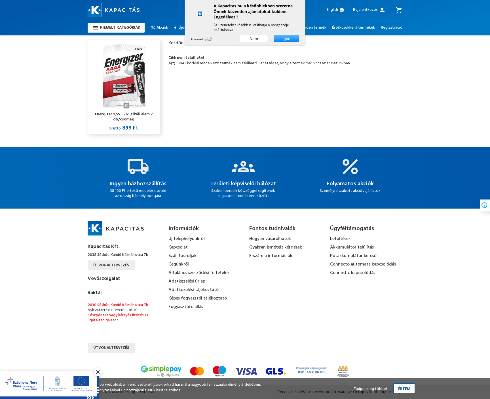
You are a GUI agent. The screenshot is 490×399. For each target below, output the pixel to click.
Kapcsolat (178, 247)
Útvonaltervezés (111, 265)
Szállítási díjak (182, 256)
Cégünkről (178, 264)
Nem (254, 38)
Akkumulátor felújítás (352, 247)
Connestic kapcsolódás (352, 273)
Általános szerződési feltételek (199, 273)
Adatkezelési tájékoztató (193, 290)
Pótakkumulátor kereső (353, 256)
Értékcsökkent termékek (353, 27)
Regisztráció (391, 27)
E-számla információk (270, 256)
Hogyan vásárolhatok (270, 239)
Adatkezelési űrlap (186, 281)
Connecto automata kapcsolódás (363, 264)
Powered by (199, 39)
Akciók (162, 28)
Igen (286, 38)
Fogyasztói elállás (185, 307)
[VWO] (213, 39)
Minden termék (313, 27)
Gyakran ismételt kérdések (275, 247)
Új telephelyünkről (186, 239)
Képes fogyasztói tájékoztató (197, 298)
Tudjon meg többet (371, 389)
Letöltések (340, 239)
